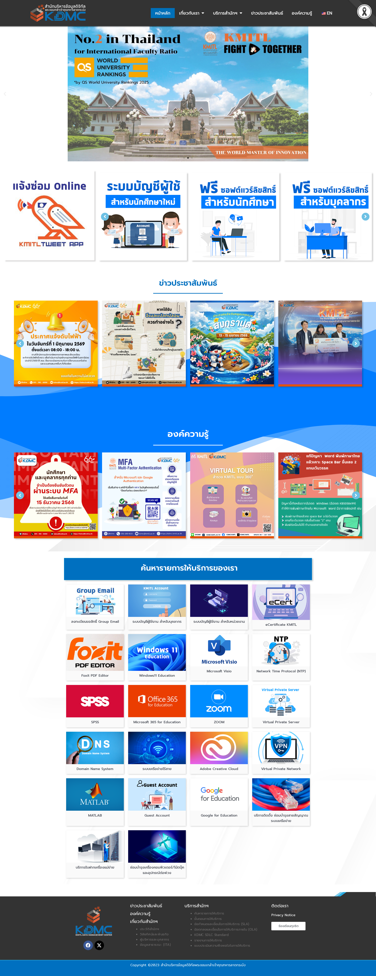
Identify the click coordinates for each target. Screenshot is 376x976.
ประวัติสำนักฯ (149, 929)
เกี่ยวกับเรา (189, 13)
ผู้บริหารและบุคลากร (154, 939)
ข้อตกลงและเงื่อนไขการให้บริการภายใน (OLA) (225, 929)
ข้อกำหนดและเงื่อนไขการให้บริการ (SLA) (221, 924)
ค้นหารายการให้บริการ (209, 913)
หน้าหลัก (162, 13)
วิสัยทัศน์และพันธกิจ (154, 934)
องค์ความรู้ (302, 13)
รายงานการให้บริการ (208, 940)
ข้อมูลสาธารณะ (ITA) (155, 944)
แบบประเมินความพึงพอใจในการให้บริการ (222, 945)
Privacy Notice (283, 915)
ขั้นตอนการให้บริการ (208, 918)
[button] (5, 94)
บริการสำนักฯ (225, 13)
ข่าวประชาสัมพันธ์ (267, 13)
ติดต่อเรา (279, 905)
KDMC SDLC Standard (211, 934)
